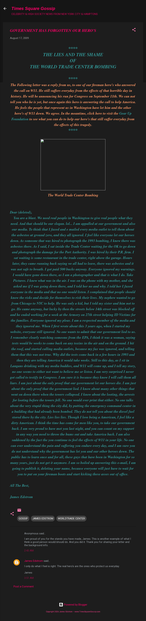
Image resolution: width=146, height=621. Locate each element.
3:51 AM (29, 578)
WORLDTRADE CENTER (71, 518)
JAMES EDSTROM (42, 518)
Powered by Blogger (75, 604)
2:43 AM (29, 550)
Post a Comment (24, 586)
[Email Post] (19, 511)
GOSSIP (23, 518)
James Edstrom (33, 560)
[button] (134, 30)
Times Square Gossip (33, 8)
